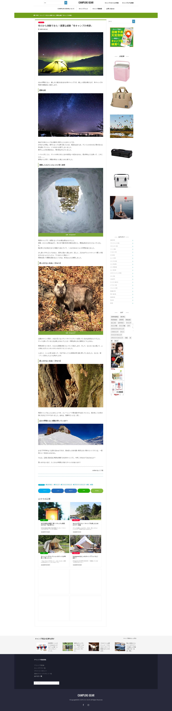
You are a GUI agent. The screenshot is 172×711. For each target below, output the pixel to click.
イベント (113, 249)
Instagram (71, 234)
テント (122, 331)
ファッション (113, 288)
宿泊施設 (113, 291)
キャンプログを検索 (127, 3)
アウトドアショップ (114, 243)
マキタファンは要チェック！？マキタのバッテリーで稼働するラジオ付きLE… (105, 647)
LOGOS (121, 319)
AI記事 (112, 240)
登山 (112, 300)
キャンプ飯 (122, 325)
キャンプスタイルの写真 (112, 3)
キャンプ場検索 (97, 8)
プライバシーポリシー (40, 671)
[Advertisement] (53, 581)
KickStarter (114, 319)
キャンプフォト (83, 8)
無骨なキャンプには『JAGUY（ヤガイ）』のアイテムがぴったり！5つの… (79, 647)
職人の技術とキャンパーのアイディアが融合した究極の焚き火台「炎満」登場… (131, 647)
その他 (112, 279)
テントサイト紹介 (114, 282)
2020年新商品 (114, 316)
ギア (112, 255)
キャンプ (41, 484)
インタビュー (113, 252)
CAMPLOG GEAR (84, 700)
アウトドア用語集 (39, 665)
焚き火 (116, 340)
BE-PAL (123, 316)
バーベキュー (113, 285)
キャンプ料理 (113, 267)
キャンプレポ (113, 261)
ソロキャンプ (114, 331)
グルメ (112, 276)
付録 (126, 337)
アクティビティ (114, 246)
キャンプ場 (113, 264)
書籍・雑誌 (113, 294)
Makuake (128, 319)
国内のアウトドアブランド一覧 (43, 673)
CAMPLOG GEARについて (66, 8)
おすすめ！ (49, 484)
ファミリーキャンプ (67, 484)
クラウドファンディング (115, 273)
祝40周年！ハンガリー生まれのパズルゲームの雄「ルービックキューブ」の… (53, 647)
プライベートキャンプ (80, 484)
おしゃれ (113, 322)
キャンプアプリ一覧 (40, 668)
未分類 (112, 297)
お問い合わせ (110, 8)
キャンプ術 (113, 270)
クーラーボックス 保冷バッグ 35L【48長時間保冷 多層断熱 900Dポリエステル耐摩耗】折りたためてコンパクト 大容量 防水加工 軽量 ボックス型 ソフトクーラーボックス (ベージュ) (121, 112)
